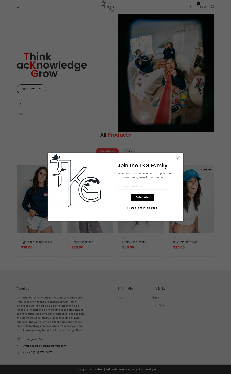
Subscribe (142, 197)
